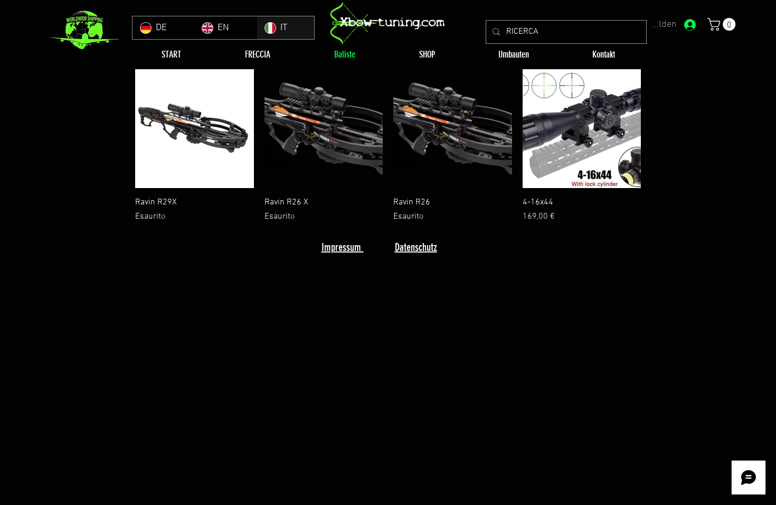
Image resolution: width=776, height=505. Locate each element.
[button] (723, 24)
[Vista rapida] (194, 128)
